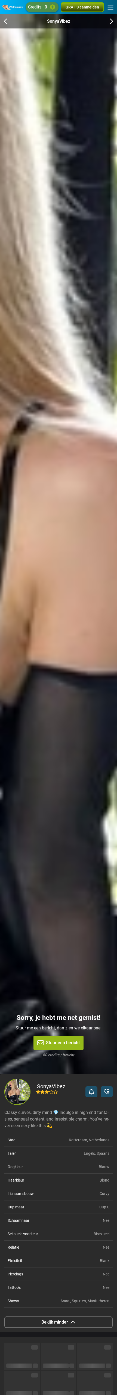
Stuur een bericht (63, 1042)
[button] (91, 1091)
